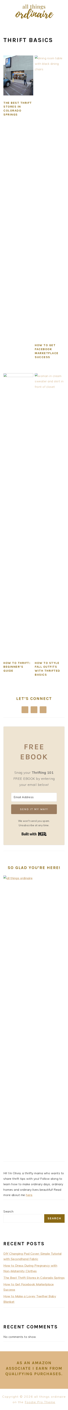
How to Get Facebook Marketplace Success (47, 351)
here (29, 1195)
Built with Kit (34, 834)
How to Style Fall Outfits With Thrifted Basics (47, 668)
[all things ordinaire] (34, 20)
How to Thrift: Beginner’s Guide (16, 667)
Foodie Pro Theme (40, 1402)
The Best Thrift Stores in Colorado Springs (17, 108)
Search (8, 1211)
